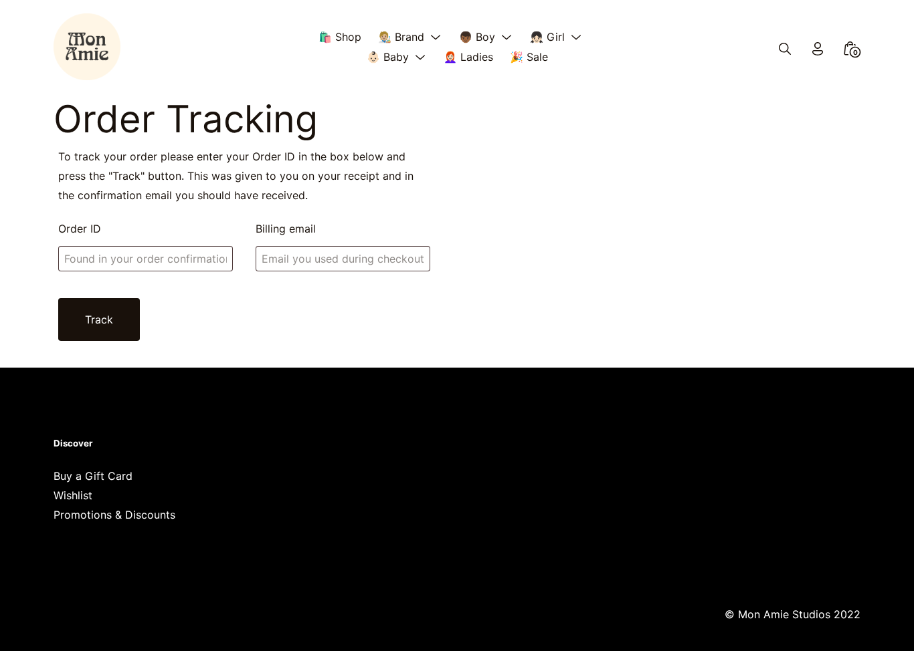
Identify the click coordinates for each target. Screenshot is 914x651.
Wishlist (73, 495)
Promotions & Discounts (114, 514)
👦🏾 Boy (477, 36)
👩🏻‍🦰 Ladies (468, 56)
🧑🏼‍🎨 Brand (401, 36)
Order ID (79, 228)
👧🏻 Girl (547, 36)
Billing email (286, 228)
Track (99, 319)
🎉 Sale (529, 56)
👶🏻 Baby (388, 56)
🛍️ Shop (339, 36)
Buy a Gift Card (93, 476)
